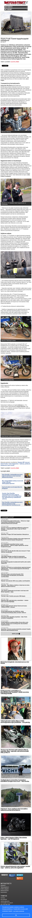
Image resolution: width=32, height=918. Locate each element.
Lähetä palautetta (5, 901)
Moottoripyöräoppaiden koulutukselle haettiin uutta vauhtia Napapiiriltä (15, 562)
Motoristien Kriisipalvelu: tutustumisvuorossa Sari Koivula (15, 662)
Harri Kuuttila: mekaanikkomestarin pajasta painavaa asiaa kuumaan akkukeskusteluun (12, 476)
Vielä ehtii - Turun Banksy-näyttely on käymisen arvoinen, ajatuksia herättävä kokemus (15, 585)
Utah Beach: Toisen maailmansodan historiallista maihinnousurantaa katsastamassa (14, 809)
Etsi (4, 875)
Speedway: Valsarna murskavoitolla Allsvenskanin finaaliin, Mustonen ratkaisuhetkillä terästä (16, 629)
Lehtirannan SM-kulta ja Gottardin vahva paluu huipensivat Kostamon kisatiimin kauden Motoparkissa (15, 539)
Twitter (19, 875)
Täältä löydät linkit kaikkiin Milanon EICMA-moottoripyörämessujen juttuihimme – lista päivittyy (15, 721)
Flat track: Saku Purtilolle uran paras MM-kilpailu (13, 595)
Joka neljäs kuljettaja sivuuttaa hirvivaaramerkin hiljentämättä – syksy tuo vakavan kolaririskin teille (13, 556)
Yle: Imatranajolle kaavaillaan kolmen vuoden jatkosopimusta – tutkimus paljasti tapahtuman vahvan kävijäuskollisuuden (14, 544)
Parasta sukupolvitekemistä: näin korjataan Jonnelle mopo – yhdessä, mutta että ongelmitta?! (15, 867)
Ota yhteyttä (4, 899)
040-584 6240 (6, 904)
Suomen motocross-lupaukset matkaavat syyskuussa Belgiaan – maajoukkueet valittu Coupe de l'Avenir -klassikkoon (14, 528)
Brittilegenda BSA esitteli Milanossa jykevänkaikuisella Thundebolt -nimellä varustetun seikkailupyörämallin (15, 692)
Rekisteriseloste (5, 890)
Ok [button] (16, 915)
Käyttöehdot (4, 892)
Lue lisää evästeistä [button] (18, 911)
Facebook (12, 876)
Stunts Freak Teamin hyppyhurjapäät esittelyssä (15, 39)
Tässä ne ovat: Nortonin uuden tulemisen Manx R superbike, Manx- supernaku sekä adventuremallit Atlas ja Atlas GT (15, 751)
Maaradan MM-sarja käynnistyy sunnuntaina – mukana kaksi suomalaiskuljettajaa (14, 600)
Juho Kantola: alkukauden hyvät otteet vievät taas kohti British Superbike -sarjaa (15, 591)
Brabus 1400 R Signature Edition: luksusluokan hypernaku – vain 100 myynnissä (14, 838)
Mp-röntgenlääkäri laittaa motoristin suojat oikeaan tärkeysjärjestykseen (12, 482)
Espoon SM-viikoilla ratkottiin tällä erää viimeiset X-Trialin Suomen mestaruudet (15, 551)
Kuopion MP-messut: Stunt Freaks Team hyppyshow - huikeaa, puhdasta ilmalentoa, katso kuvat (15, 464)
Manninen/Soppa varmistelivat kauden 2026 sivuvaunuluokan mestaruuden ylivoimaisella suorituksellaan (12, 574)
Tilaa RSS (19, 878)
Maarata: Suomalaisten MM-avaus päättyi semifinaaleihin (15, 580)
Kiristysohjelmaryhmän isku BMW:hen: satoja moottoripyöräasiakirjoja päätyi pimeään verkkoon (13, 611)
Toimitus (4, 896)
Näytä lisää (16, 633)
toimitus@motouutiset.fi (7, 903)
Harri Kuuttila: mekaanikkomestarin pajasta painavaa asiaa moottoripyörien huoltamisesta (12, 504)
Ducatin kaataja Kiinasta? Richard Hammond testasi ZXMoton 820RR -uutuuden (14, 606)
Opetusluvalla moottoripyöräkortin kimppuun (12, 487)
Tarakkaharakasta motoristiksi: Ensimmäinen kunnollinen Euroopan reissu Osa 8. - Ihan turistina (15, 780)
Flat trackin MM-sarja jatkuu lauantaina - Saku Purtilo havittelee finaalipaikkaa (14, 617)
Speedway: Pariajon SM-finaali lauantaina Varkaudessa (15, 534)
